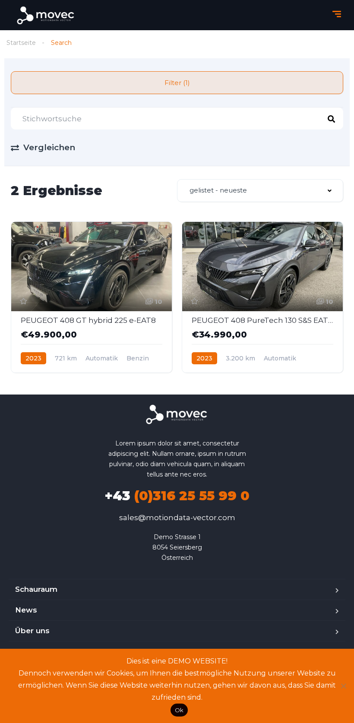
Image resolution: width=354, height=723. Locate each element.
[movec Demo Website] (46, 15)
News (26, 610)
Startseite (21, 43)
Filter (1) (177, 83)
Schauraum (36, 589)
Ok (179, 710)
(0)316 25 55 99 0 (177, 496)
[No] (343, 686)
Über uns (32, 630)
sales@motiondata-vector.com (177, 517)
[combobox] (260, 190)
